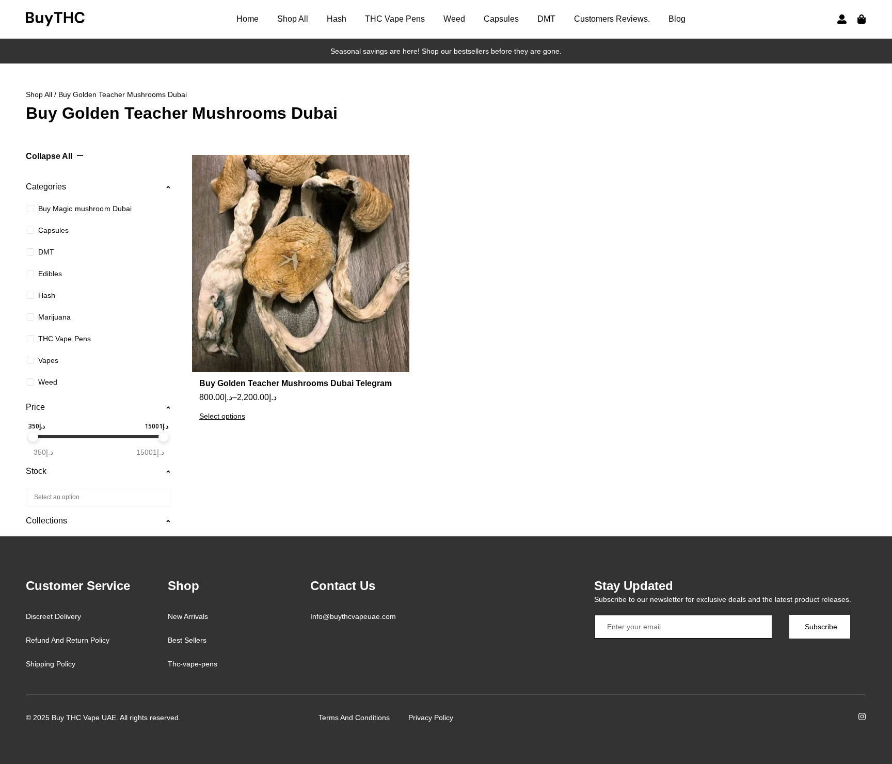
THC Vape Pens (395, 18)
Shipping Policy (50, 664)
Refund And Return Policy (67, 640)
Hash (336, 18)
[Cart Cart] (861, 19)
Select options (222, 416)
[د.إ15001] (163, 437)
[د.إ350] (33, 437)
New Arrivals (188, 616)
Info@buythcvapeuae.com (353, 616)
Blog (677, 18)
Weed (454, 18)
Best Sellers (187, 640)
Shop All (292, 18)
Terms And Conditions (354, 717)
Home (247, 18)
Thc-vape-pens (192, 664)
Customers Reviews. (612, 18)
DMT (546, 18)
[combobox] (98, 497)
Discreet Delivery (53, 616)
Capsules (501, 18)
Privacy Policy (430, 717)
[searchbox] (96, 496)
